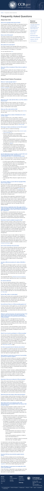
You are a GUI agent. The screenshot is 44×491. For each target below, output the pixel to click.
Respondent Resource (7, 344)
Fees (1, 483)
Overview (2, 478)
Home (2, 12)
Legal (35, 487)
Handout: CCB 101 (34, 39)
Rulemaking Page (34, 35)
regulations (3, 463)
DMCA (11, 143)
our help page (4, 291)
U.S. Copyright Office (5, 487)
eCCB (24, 110)
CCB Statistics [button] (33, 41)
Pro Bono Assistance (13, 478)
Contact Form (21, 478)
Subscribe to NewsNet (35, 37)
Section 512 (32, 33)
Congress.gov (21, 487)
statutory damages (5, 87)
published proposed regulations (19, 276)
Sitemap (21, 482)
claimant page (21, 124)
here (12, 51)
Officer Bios (3, 481)
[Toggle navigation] (39, 5)
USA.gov (27, 487)
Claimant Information (5, 243)
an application (21, 188)
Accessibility (39, 487)
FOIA (31, 487)
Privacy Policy (5, 488)
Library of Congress (14, 487)
